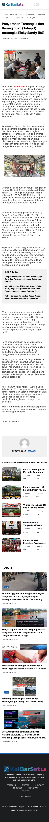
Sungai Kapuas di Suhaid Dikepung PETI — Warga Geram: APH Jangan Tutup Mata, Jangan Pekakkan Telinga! (23, 632)
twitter (25, 785)
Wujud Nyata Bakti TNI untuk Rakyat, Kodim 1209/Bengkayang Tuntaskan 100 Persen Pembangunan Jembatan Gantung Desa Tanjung (23, 288)
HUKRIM (8, 725)
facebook (11, 785)
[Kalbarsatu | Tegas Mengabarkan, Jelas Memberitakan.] (13, 5)
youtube (25, 791)
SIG (37, 810)
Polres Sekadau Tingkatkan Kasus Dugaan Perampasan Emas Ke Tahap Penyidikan (23, 297)
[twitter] (9, 430)
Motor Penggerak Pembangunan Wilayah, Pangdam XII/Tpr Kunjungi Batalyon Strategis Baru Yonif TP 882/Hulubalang (23, 596)
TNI (6, 587)
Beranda (5, 14)
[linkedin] (24, 430)
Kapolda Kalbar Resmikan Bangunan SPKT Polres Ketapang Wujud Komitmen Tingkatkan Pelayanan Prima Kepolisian (34, 542)
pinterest (17, 788)
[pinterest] (19, 430)
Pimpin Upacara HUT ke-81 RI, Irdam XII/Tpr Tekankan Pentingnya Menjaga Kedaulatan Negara (23, 278)
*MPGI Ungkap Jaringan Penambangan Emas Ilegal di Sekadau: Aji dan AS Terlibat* (24, 667)
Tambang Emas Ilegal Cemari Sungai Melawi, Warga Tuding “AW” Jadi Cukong (22, 700)
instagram (33, 788)
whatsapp (39, 785)
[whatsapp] (14, 430)
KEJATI (13, 14)
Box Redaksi (25, 796)
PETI (7, 623)
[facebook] (4, 430)
